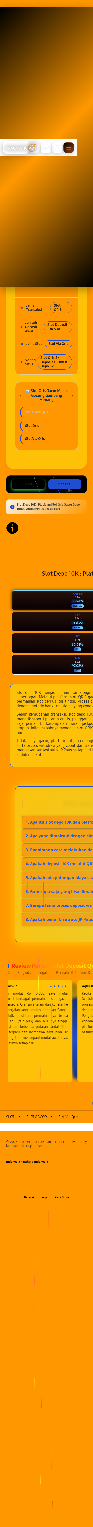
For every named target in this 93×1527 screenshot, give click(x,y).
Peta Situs (62, 1197)
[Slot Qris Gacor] (16, 147)
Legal (44, 1197)
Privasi (29, 1197)
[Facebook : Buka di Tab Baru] (31, 1186)
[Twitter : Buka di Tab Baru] (41, 1186)
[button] (46, 147)
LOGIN (28, 484)
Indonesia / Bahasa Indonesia (27, 1161)
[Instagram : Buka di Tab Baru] (52, 1186)
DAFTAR (64, 484)
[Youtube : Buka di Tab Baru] (62, 1186)
